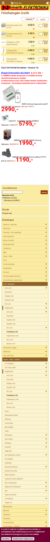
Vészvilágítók (9, 458)
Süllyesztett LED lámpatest (13, 486)
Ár (37, 19)
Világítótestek (9, 307)
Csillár (7, 431)
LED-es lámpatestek (11, 482)
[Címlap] (25, 7)
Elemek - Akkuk (7, 256)
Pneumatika (6, 518)
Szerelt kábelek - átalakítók (11, 526)
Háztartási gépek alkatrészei (12, 276)
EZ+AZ (5, 260)
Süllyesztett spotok (10, 494)
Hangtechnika (7, 268)
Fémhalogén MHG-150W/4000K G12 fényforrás (14, 51)
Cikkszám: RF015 (27, 107)
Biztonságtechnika (8, 244)
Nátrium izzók (11, 343)
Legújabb (42, 19)
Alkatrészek (6, 228)
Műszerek (6, 510)
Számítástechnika (8, 522)
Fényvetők (8, 447)
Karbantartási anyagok (10, 347)
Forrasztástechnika (9, 264)
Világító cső (8, 502)
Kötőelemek (6, 351)
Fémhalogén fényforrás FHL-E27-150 (14, 26)
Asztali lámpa (9, 423)
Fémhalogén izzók (12, 331)
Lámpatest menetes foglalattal (14, 478)
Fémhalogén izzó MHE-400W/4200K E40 (13, 43)
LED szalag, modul (10, 367)
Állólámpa (8, 419)
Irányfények (8, 462)
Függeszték (8, 451)
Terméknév (29, 19)
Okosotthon (6, 514)
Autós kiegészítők (8, 236)
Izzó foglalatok (9, 363)
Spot (6, 490)
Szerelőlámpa (9, 498)
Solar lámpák (9, 439)
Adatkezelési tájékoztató (23, 539)
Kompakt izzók (9, 300)
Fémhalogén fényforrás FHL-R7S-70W (14, 34)
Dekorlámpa (8, 435)
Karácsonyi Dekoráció (11, 466)
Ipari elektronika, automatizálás (12, 280)
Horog (6, 411)
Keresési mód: (8, 195)
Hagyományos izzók (12, 335)
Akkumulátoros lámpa (11, 415)
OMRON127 (10, 161)
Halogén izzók (9, 296)
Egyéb (5, 252)
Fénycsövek (8, 292)
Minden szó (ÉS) (10, 198)
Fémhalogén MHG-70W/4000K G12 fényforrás (14, 60)
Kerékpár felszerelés (11, 470)
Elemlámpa (8, 443)
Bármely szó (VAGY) (12, 200)
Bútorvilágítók (9, 427)
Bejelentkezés (47, 3)
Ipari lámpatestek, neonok (12, 454)
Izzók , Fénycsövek (8, 284)
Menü (3, 3)
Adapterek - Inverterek (10, 224)
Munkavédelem (7, 506)
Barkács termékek (8, 240)
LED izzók (8, 303)
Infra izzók (10, 339)
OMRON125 (13, 144)
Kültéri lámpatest (10, 474)
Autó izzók (8, 288)
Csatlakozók (7, 248)
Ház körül (6, 272)
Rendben (6, 539)
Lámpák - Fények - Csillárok (11, 359)
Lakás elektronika (8, 355)
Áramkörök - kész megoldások (12, 232)
